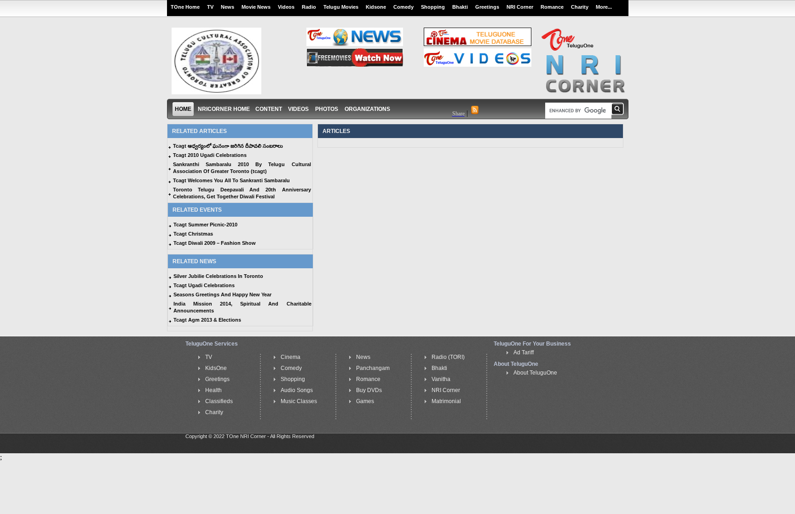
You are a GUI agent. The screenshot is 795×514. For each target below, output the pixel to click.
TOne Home (185, 7)
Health (213, 390)
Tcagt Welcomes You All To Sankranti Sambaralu (231, 180)
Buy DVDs (369, 390)
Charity (579, 7)
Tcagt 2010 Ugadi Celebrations (210, 155)
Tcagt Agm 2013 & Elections (207, 320)
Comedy (403, 7)
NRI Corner (520, 7)
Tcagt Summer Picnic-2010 (205, 224)
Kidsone (376, 7)
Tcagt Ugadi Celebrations (204, 285)
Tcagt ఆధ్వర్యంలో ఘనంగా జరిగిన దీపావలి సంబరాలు (228, 146)
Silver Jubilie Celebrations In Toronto (218, 276)
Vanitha (441, 379)
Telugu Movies (340, 7)
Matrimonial (446, 401)
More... (604, 7)
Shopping (433, 7)
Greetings (487, 7)
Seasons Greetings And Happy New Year (222, 294)
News (227, 7)
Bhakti (460, 7)
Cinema (290, 357)
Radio (309, 7)
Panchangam (373, 368)
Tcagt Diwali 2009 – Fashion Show (214, 243)
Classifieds (219, 401)
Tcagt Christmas (193, 234)
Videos (286, 7)
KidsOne (216, 368)
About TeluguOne (535, 373)
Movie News (256, 7)
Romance (552, 7)
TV (210, 7)
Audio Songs (297, 390)
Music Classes (299, 401)
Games (365, 401)
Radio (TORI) (448, 357)
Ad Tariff (523, 352)
